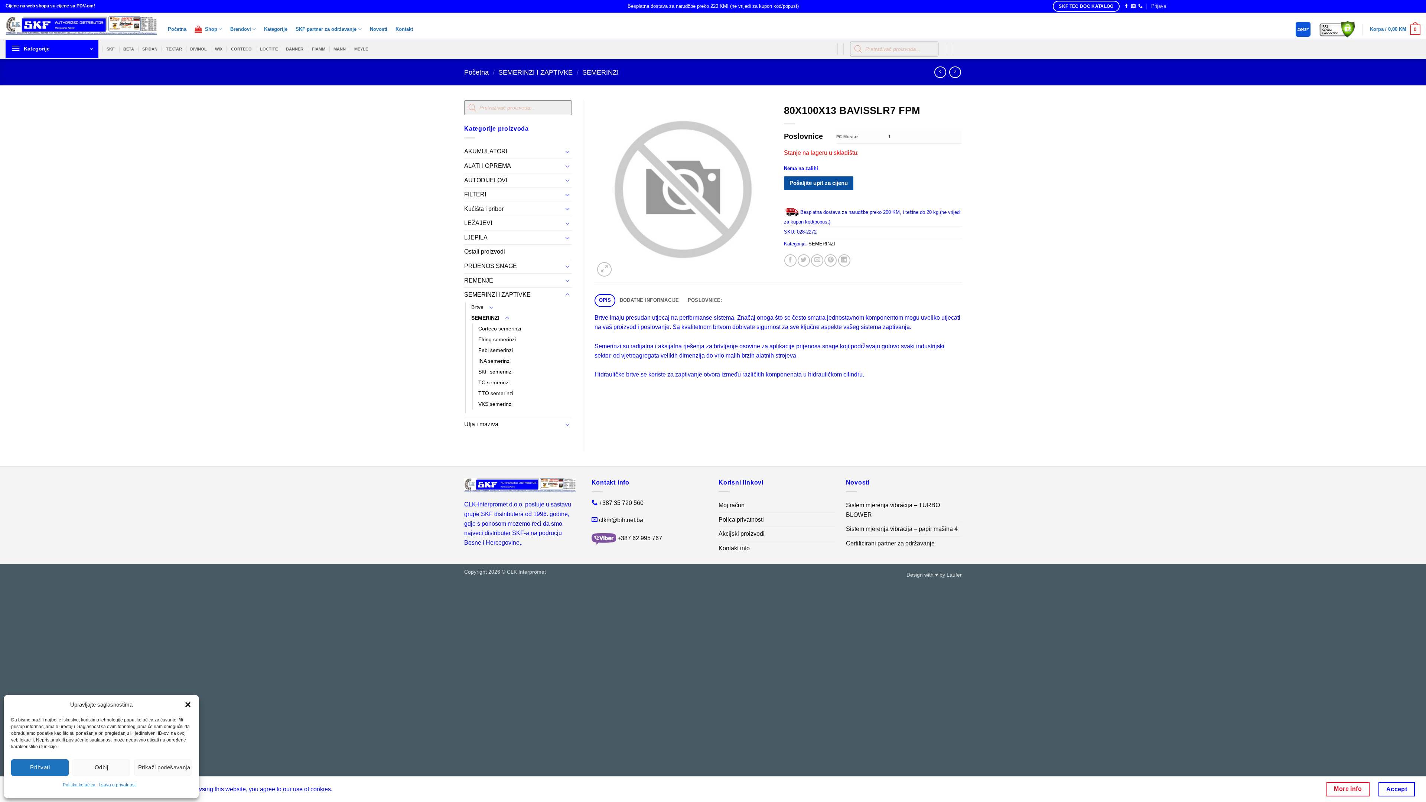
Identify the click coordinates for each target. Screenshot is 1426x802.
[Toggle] (567, 151)
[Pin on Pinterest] (830, 260)
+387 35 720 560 (621, 503)
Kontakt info (734, 548)
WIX (218, 49)
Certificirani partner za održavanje (890, 543)
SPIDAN (149, 49)
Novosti (378, 29)
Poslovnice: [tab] (705, 300)
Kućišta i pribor (484, 209)
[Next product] (940, 72)
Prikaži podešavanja (164, 767)
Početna (177, 29)
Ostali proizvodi (484, 251)
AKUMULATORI (485, 151)
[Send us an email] (1133, 6)
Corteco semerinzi (499, 329)
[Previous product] (955, 72)
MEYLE (361, 49)
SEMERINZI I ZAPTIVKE (535, 72)
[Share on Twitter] (804, 260)
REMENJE (478, 280)
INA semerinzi (494, 361)
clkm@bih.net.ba (621, 520)
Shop (209, 29)
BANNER (294, 49)
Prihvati (40, 767)
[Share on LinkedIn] (844, 260)
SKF (111, 49)
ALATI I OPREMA (487, 166)
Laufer (954, 575)
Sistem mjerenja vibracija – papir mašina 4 (902, 529)
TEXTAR (174, 49)
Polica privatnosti (741, 519)
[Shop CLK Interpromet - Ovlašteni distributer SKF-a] (81, 25)
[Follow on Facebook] (1126, 6)
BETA (128, 49)
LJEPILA (476, 237)
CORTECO (241, 49)
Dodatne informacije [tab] (649, 300)
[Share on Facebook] (790, 260)
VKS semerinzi (495, 404)
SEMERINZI (600, 72)
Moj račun (732, 505)
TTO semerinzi (495, 393)
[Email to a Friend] (817, 260)
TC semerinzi (493, 382)
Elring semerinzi (497, 339)
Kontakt (404, 29)
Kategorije (275, 29)
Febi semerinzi (495, 350)
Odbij (101, 767)
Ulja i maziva (481, 424)
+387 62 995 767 (640, 538)
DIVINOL (198, 49)
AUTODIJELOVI (485, 180)
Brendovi (240, 29)
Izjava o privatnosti (118, 785)
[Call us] (1140, 6)
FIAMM (318, 49)
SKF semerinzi (495, 372)
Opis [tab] (605, 300)
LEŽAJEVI (478, 223)
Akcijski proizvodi (742, 534)
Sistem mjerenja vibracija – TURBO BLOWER (893, 510)
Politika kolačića (79, 785)
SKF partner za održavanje (326, 29)
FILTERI (475, 194)
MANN (339, 49)
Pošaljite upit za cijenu (818, 183)
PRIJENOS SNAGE (490, 266)
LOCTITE (269, 49)
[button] (188, 704)
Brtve (477, 307)
